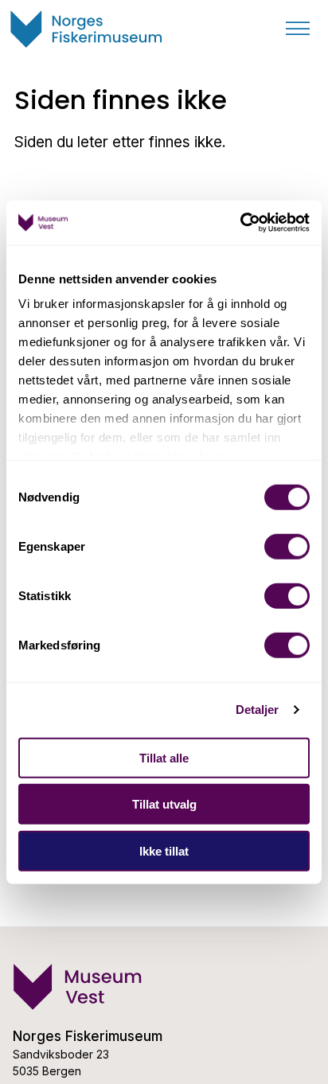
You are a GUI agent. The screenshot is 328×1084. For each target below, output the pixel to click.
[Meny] (298, 29)
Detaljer (257, 709)
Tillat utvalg (164, 804)
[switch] (287, 546)
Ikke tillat (164, 850)
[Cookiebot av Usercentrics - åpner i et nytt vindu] (240, 223)
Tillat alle (164, 757)
